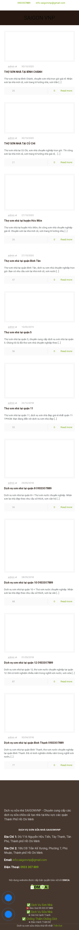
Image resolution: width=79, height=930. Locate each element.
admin (11, 66)
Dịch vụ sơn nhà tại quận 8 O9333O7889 (27, 488)
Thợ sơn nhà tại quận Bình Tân (22, 260)
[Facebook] (35, 7)
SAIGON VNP (39, 18)
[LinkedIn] (44, 7)
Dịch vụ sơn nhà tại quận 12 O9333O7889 (28, 662)
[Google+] (40, 7)
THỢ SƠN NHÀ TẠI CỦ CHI (19, 143)
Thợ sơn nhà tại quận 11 (18, 408)
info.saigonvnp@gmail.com (50, 2)
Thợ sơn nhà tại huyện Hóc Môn (23, 220)
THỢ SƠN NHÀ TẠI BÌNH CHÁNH (23, 71)
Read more (66, 90)
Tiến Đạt (57, 925)
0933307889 (23, 2)
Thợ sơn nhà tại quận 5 (18, 332)
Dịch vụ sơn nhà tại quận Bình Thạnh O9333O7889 (34, 742)
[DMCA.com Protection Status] (39, 888)
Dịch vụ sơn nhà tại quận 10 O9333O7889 (28, 582)
